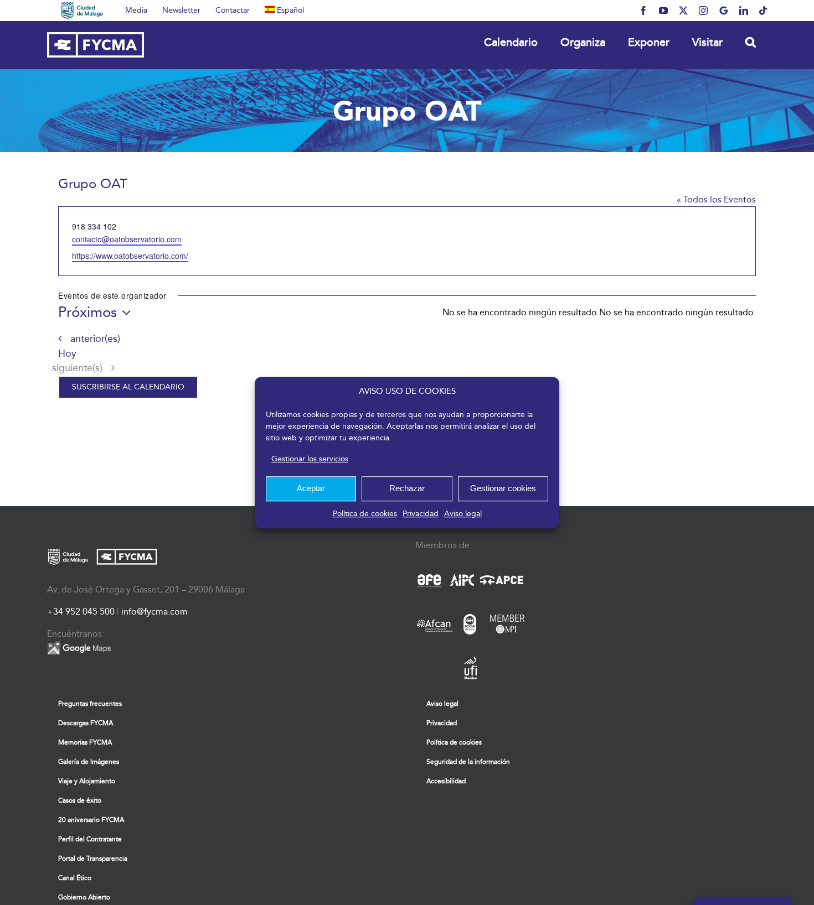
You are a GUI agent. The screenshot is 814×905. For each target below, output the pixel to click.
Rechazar (407, 488)
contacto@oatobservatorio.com (127, 239)
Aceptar (311, 488)
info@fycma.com (154, 611)
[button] (750, 42)
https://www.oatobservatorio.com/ (130, 255)
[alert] (677, 312)
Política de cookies (365, 513)
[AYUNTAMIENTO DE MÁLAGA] (82, 10)
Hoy (67, 354)
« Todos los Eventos (716, 199)
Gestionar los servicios (309, 459)
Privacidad (421, 513)
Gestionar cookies (503, 488)
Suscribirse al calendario (128, 387)
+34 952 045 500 (81, 611)
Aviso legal (463, 513)
